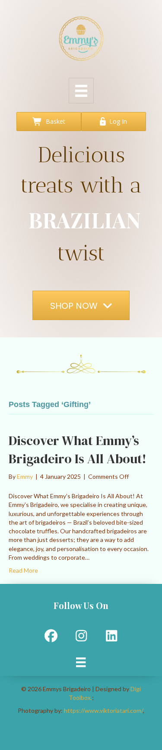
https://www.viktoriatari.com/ (103, 710)
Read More (23, 570)
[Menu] (81, 90)
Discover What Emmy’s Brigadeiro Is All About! (77, 450)
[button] (51, 636)
